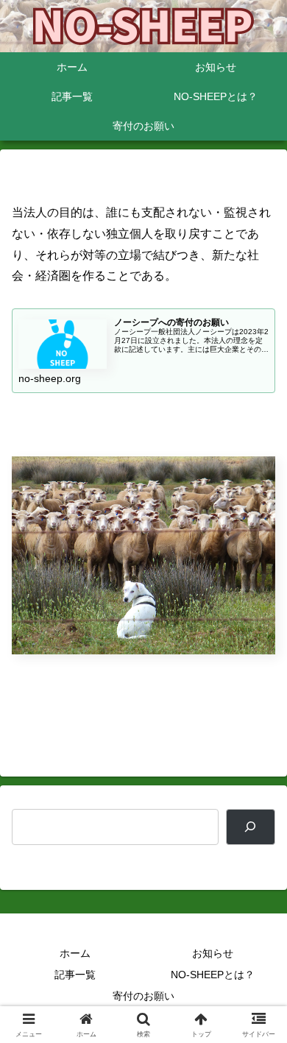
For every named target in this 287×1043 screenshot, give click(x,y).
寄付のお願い (143, 996)
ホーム (75, 953)
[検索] (250, 827)
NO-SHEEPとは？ (213, 974)
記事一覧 (75, 974)
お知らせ (212, 953)
